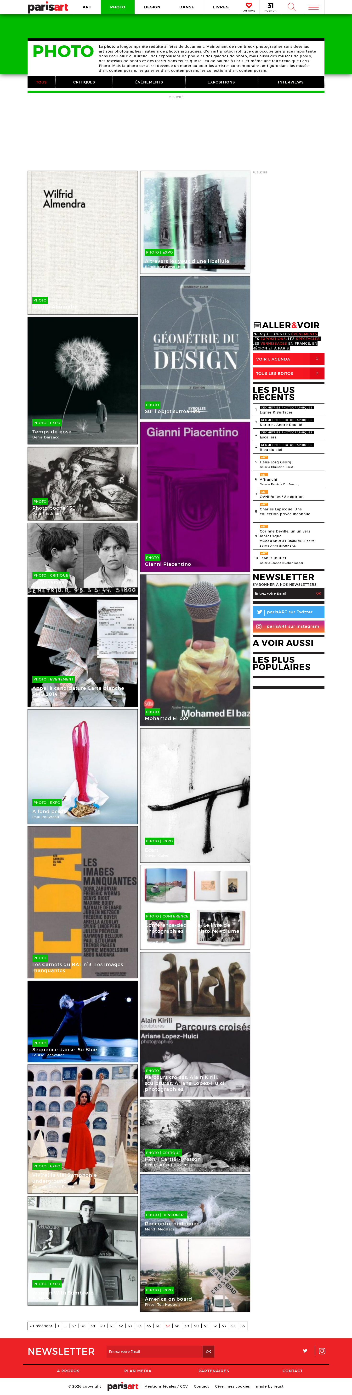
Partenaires (214, 1370)
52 (215, 1326)
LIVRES (221, 7)
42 (121, 1326)
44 (139, 1326)
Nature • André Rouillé (281, 425)
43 (130, 1326)
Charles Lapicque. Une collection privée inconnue (285, 511)
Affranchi (268, 479)
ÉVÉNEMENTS (149, 82)
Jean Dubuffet (273, 558)
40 (102, 1326)
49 (187, 1326)
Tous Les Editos (288, 373)
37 (74, 1326)
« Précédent (41, 1326)
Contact (293, 1370)
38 (83, 1326)
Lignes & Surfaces (276, 412)
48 (177, 1326)
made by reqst (270, 1386)
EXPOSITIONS (221, 82)
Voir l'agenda (288, 359)
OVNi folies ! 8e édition (282, 497)
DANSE (186, 7)
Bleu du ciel (271, 450)
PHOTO (117, 7)
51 (206, 1326)
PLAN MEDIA (138, 1370)
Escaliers (268, 437)
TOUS (41, 82)
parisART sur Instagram (293, 626)
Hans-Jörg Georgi (276, 462)
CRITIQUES (84, 82)
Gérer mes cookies (232, 1386)
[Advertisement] (176, 133)
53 (224, 1326)
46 (158, 1326)
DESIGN (152, 7)
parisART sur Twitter (284, 613)
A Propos (68, 1370)
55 (243, 1326)
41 (112, 1326)
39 (93, 1326)
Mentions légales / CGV (166, 1386)
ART (87, 7)
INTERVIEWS (291, 82)
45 (149, 1326)
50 (196, 1326)
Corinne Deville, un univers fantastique (285, 533)
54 (233, 1326)
